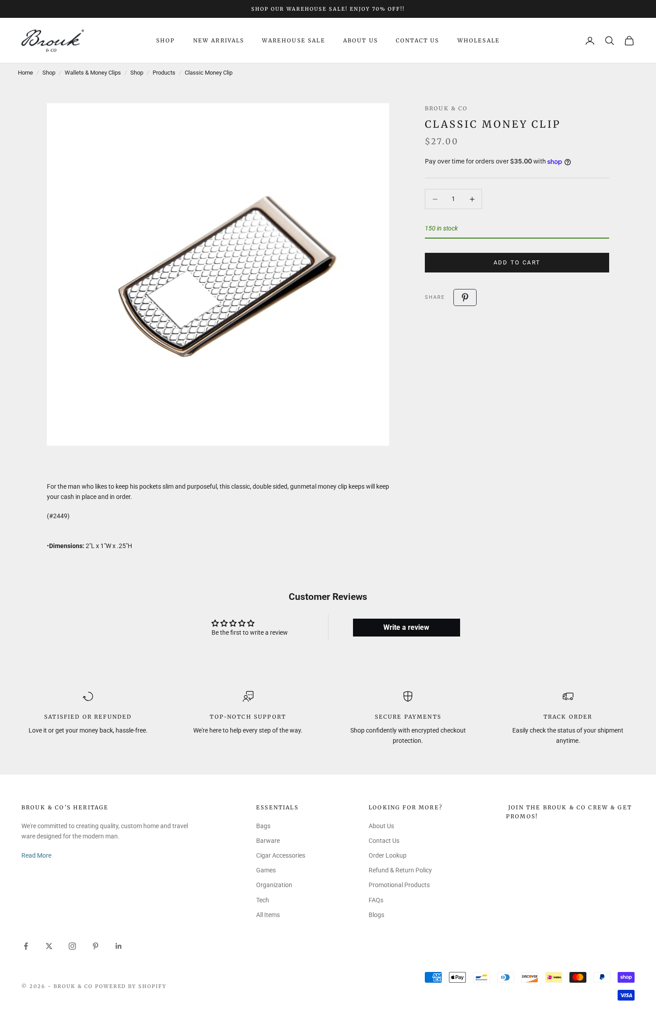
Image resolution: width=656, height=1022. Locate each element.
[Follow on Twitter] (49, 946)
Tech (262, 900)
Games (266, 870)
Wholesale (478, 40)
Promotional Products (399, 884)
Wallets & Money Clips (93, 72)
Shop (165, 40)
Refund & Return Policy (400, 870)
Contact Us (418, 40)
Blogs (376, 914)
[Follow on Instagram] (72, 946)
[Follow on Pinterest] (95, 946)
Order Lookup (388, 855)
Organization (274, 884)
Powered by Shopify (131, 986)
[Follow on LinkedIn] (118, 946)
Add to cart (517, 262)
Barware (268, 840)
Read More (36, 855)
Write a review (406, 627)
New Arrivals (219, 40)
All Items (268, 914)
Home (25, 72)
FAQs (376, 900)
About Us (360, 40)
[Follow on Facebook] (25, 946)
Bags (263, 825)
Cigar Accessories (280, 855)
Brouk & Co (446, 108)
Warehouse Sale (293, 40)
